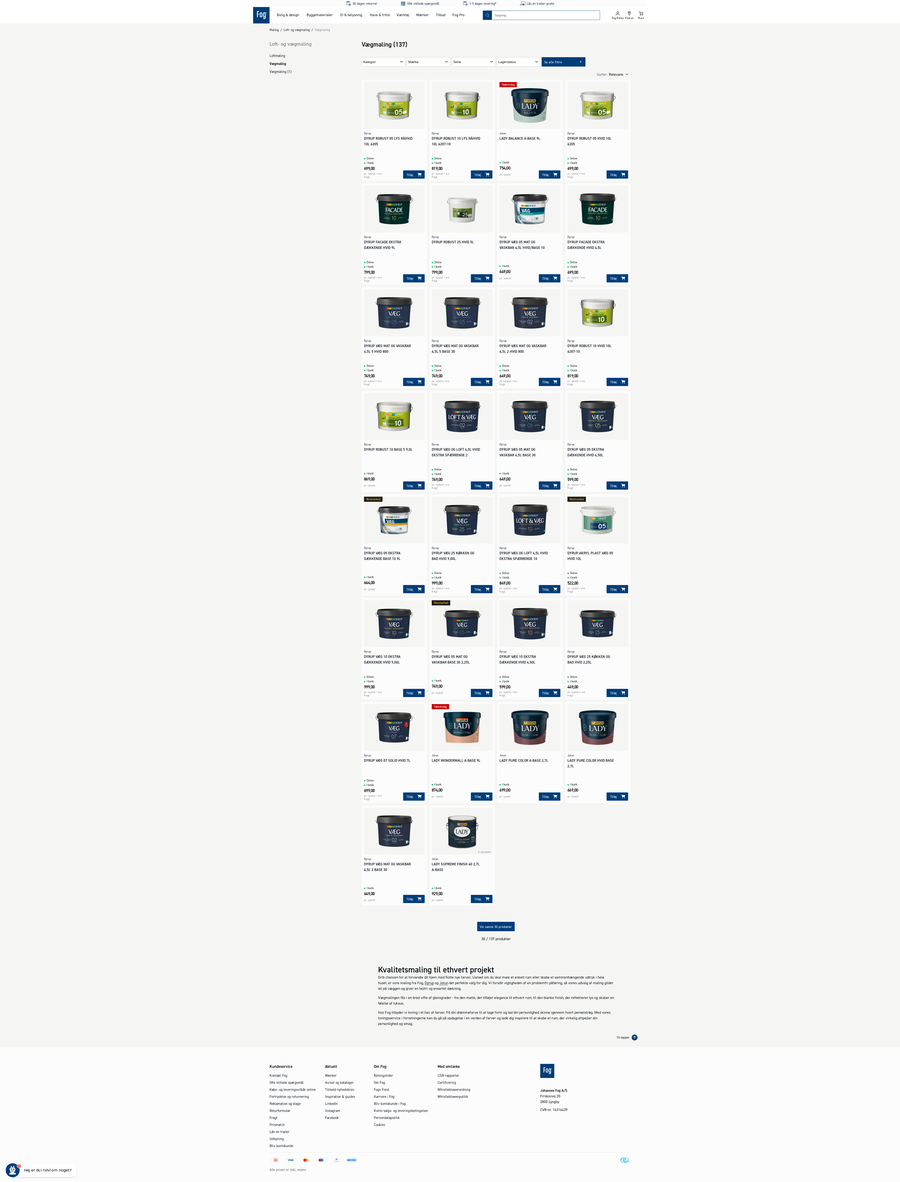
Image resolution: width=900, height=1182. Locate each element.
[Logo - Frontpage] (261, 15)
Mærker (422, 14)
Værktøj (403, 14)
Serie (457, 62)
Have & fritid (380, 14)
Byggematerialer (320, 14)
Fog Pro (458, 14)
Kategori (369, 62)
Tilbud (440, 14)
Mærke (413, 62)
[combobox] (546, 15)
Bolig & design (288, 14)
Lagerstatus (507, 62)
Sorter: (602, 74)
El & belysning (351, 14)
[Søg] (487, 15)
